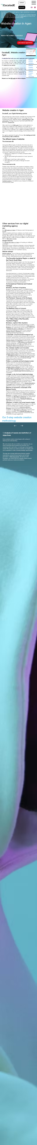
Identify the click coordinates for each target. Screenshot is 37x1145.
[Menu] (33, 3)
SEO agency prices (12, 238)
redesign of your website (9, 65)
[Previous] (15, 425)
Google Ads (11, 122)
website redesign (26, 119)
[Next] (22, 425)
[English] (34, 7)
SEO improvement (14, 456)
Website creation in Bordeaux (13, 331)
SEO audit (23, 16)
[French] (31, 7)
